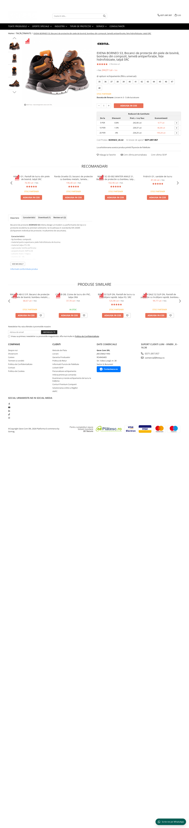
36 (105, 81)
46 (166, 81)
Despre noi (13, 350)
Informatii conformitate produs (24, 269)
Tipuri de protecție (81, 26)
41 (136, 81)
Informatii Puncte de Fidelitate (65, 364)
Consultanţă (117, 26)
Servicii (100, 26)
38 (118, 81)
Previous (14, 38)
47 (172, 81)
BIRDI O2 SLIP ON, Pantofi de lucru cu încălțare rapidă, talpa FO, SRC (116, 296)
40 (130, 81)
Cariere (11, 357)
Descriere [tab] (14, 218)
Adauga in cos (128, 105)
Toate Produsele (17, 26)
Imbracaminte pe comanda (64, 374)
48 (99, 88)
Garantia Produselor (61, 357)
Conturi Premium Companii (64, 384)
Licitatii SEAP (57, 367)
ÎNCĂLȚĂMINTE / (24, 33)
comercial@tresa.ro (154, 357)
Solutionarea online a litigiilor (65, 388)
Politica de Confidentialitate (87, 336)
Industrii (60, 26)
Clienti (56, 344)
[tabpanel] (57, 72)
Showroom (13, 353)
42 (142, 81)
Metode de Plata (59, 350)
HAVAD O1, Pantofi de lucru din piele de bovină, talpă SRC (31, 178)
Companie (14, 344)
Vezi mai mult (17, 264)
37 (111, 81)
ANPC (54, 391)
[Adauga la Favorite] (40, 315)
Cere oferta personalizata (135, 154)
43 (148, 81)
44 (154, 81)
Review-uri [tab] (59, 217)
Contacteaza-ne (111, 369)
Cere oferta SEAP (159, 154)
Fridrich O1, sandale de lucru (157, 176)
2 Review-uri (114, 64)
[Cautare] (104, 16)
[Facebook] (9, 403)
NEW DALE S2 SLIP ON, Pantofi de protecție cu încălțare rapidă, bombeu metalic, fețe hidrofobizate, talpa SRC (159, 296)
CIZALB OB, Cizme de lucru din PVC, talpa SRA (73, 296)
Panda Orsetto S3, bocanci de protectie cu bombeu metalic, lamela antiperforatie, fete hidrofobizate (73, 178)
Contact (11, 367)
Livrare (55, 353)
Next (14, 91)
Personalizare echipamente (64, 371)
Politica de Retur (59, 360)
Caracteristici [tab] (29, 217)
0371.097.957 (151, 353)
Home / (12, 33)
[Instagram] (9, 418)
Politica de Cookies (16, 371)
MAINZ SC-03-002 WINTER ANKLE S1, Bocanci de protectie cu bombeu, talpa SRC (115, 178)
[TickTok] (9, 414)
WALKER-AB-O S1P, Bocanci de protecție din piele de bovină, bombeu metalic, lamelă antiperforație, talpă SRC (29, 296)
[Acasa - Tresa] (23, 16)
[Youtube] (9, 407)
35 (99, 81)
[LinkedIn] (9, 411)
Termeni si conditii (16, 360)
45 (160, 81)
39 (124, 81)
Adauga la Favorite (107, 154)
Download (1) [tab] (44, 217)
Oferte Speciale (41, 26)
